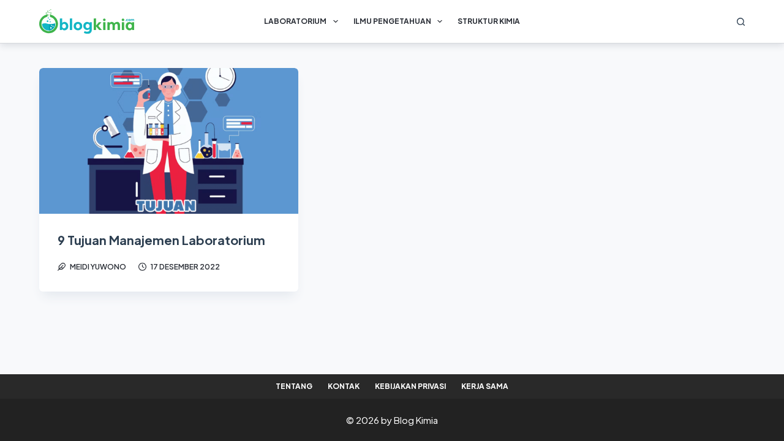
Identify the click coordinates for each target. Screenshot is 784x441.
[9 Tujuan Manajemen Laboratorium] (168, 141)
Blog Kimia (416, 420)
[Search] (741, 22)
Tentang (294, 386)
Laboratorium (295, 21)
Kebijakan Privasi (410, 386)
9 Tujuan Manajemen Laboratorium (161, 239)
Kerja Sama (484, 386)
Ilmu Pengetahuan (392, 21)
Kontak (344, 386)
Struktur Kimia (489, 21)
